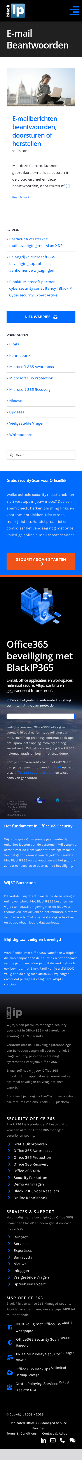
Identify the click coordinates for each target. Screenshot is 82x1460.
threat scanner (61, 535)
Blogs (14, 344)
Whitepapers (20, 434)
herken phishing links (49, 508)
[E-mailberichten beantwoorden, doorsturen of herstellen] (41, 87)
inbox (50, 501)
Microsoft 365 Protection (31, 378)
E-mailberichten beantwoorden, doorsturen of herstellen (34, 131)
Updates (16, 412)
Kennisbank (20, 355)
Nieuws (15, 400)
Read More (19, 197)
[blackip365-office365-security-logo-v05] (15, 1008)
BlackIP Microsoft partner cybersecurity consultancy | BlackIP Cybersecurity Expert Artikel (40, 288)
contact (55, 767)
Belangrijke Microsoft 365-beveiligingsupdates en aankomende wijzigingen (32, 264)
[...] (67, 185)
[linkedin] (43, 1440)
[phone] (62, 1440)
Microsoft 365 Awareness (31, 366)
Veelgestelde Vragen (27, 423)
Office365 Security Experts (34, 773)
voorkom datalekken (25, 514)
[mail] (53, 1440)
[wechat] (72, 1440)
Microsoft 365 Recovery (30, 389)
